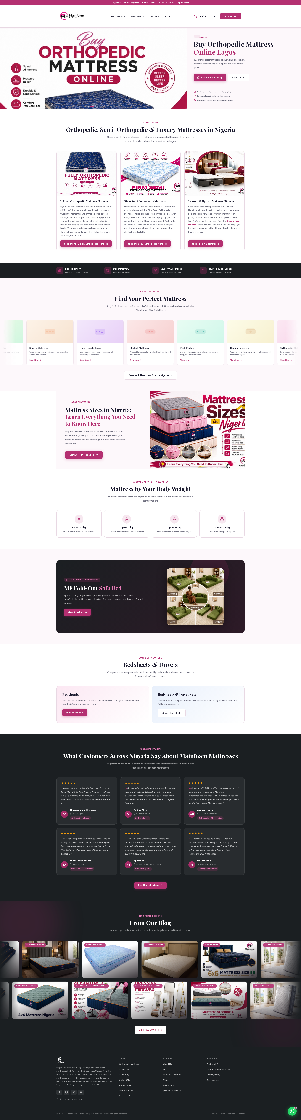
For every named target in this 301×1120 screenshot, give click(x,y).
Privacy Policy (213, 1074)
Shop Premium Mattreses (205, 243)
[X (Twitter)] (74, 1092)
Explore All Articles (149, 1029)
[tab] (88, 106)
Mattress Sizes (126, 1090)
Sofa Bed (154, 16)
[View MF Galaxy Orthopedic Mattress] (86, 173)
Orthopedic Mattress (129, 1064)
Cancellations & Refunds (218, 1069)
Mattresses (117, 16)
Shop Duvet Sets (171, 713)
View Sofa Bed (75, 612)
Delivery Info (213, 1064)
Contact (241, 1113)
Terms (222, 1113)
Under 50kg (124, 1069)
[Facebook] (59, 1092)
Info (166, 16)
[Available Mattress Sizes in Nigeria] (197, 430)
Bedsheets (136, 16)
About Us (167, 1064)
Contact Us (168, 1085)
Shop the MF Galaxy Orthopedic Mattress (86, 243)
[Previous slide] (6, 68)
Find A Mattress (231, 16)
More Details (239, 77)
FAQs (165, 1080)
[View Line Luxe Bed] (93, 68)
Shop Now (13, 360)
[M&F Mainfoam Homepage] (74, 16)
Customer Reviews (172, 1074)
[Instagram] (66, 1092)
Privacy (214, 1113)
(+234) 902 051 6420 (156, 2)
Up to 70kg (124, 1074)
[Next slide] (180, 68)
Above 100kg (125, 1085)
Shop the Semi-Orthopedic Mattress (147, 243)
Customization (126, 1095)
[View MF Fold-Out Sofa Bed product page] (195, 596)
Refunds (231, 1113)
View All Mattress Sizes (82, 454)
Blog (165, 1069)
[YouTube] (81, 1092)
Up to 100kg (124, 1080)
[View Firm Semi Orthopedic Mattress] (150, 173)
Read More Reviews (148, 885)
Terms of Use (213, 1080)
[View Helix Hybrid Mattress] (214, 173)
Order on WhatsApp (211, 77)
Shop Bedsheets (74, 712)
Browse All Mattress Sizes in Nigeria (149, 375)
